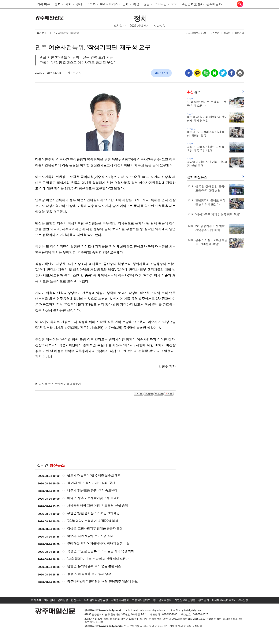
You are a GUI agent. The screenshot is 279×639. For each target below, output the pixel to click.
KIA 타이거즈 (109, 4)
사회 (68, 4)
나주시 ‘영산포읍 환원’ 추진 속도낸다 (92, 490)
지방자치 (160, 25)
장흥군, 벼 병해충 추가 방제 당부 (89, 573)
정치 (58, 4)
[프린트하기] (240, 74)
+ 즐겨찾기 (40, 32)
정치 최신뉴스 (197, 177)
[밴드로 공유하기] (206, 74)
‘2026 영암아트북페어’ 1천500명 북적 (92, 520)
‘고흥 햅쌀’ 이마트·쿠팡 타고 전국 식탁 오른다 (98, 558)
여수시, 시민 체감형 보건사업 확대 (90, 536)
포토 (174, 4)
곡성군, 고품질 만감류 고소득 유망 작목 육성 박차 (100, 551)
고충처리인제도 (141, 600)
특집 (136, 4)
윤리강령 (63, 600)
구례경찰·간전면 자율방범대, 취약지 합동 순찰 (98, 543)
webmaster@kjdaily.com (153, 610)
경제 (79, 4)
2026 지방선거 (139, 25)
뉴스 (194, 92)
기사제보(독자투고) (196, 32)
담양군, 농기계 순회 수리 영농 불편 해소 (94, 566)
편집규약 (76, 600)
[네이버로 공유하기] (214, 74)
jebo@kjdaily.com (192, 610)
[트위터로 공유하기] (223, 74)
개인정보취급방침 (185, 600)
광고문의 (203, 600)
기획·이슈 (43, 4)
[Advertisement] (105, 428)
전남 (147, 4)
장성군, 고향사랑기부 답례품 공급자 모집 (95, 528)
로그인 (227, 32)
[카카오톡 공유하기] (197, 74)
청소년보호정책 (162, 600)
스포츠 (91, 4)
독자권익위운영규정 (96, 600)
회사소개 (36, 600)
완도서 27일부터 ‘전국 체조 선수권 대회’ (94, 475)
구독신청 (214, 32)
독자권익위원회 (120, 600)
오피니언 (160, 4)
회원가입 (239, 32)
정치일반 (119, 25)
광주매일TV (214, 4)
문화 (125, 4)
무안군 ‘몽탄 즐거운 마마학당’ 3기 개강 (93, 513)
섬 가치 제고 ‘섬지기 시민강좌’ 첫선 (91, 482)
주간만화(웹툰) (192, 4)
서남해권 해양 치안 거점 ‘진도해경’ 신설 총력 (97, 505)
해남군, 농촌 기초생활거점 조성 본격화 (93, 498)
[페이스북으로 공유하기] (231, 74)
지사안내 (49, 600)
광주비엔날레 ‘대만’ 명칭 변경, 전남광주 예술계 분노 (102, 581)
